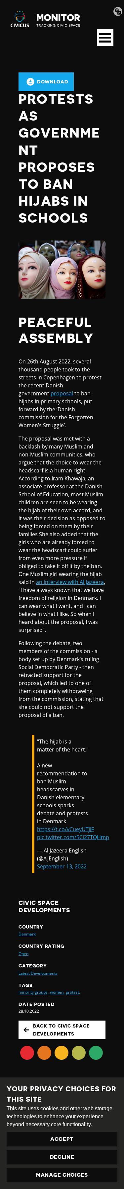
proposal (62, 393)
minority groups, (34, 992)
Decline (62, 1157)
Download (52, 81)
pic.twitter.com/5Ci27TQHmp (73, 837)
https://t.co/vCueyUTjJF (65, 829)
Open (23, 953)
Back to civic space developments (61, 1030)
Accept (62, 1139)
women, (57, 992)
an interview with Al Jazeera (69, 582)
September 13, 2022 (62, 866)
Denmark (27, 934)
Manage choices (62, 1175)
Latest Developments (38, 973)
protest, (73, 992)
